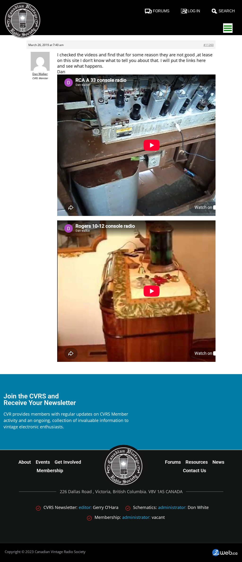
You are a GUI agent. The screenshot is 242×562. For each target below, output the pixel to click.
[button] (228, 28)
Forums (161, 11)
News (218, 462)
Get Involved (68, 462)
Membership (50, 470)
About (24, 462)
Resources (197, 462)
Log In (194, 11)
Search (227, 11)
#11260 (208, 45)
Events (43, 462)
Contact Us (194, 470)
